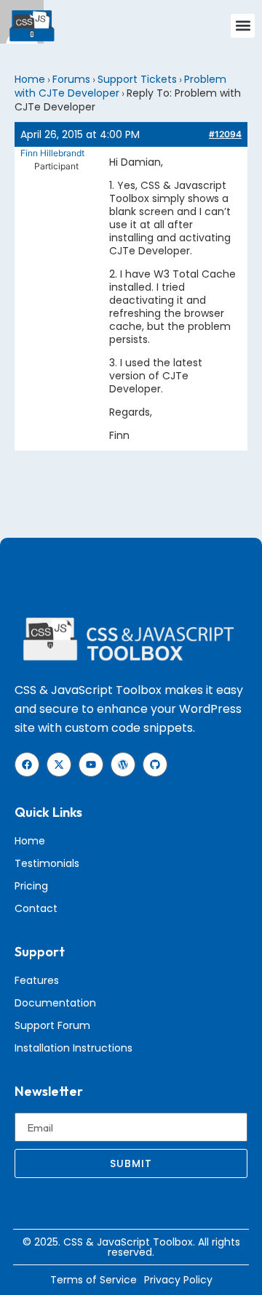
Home (30, 79)
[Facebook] (27, 764)
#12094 (225, 134)
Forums (71, 79)
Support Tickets (137, 79)
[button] (243, 26)
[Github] (155, 764)
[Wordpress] (123, 764)
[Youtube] (91, 764)
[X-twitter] (59, 764)
